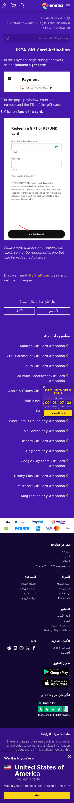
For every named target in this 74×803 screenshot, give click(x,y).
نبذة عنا (66, 551)
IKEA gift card (39, 275)
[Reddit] (9, 647)
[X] (28, 647)
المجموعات (64, 588)
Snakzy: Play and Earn (57, 630)
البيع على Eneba (61, 648)
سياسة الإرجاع (28, 598)
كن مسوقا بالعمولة (60, 625)
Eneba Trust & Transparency (53, 566)
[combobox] (20, 5)
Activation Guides (22, 23)
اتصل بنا (66, 556)
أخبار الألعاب (63, 616)
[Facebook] (34, 647)
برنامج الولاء (64, 593)
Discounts (64, 598)
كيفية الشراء (63, 583)
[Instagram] (22, 647)
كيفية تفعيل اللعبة (27, 588)
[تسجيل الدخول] (4, 5)
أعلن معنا (65, 653)
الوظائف (65, 561)
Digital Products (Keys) (54, 23)
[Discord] (15, 647)
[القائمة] (68, 5)
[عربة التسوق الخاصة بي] (13, 5)
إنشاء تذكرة (30, 593)
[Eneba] (52, 5)
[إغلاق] (69, 756)
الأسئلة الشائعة (53, 18)
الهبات (66, 620)
